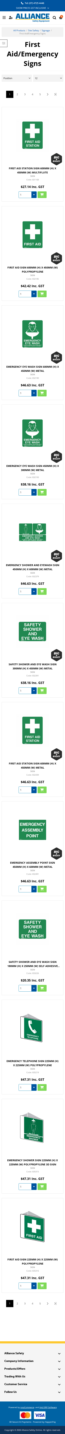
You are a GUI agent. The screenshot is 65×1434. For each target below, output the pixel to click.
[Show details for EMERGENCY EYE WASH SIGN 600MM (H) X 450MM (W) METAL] (32, 333)
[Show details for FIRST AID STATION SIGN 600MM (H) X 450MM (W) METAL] (32, 730)
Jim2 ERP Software (48, 1407)
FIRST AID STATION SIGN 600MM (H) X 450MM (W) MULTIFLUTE (32, 170)
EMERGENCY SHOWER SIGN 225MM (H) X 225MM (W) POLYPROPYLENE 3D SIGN (32, 1162)
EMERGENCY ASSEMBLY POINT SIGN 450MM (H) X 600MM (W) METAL (32, 864)
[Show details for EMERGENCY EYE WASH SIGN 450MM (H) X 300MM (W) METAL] (32, 433)
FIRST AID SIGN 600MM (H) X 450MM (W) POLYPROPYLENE (32, 269)
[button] (33, 195)
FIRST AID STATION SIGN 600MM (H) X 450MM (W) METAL (32, 765)
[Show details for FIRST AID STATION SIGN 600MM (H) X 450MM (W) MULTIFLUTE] (32, 135)
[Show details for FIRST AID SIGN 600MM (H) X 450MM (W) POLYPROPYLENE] (32, 234)
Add (42, 194)
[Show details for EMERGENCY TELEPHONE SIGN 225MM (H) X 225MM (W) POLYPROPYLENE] (32, 1028)
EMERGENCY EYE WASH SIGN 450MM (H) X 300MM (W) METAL (32, 468)
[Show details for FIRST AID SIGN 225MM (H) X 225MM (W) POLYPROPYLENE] (32, 1226)
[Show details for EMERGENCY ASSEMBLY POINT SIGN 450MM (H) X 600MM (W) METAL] (32, 829)
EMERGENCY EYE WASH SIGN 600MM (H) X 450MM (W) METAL (32, 369)
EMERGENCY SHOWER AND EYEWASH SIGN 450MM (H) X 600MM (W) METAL (32, 567)
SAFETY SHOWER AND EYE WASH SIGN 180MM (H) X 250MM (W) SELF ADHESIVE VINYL (32, 964)
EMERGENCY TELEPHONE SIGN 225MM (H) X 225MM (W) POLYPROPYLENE (32, 1063)
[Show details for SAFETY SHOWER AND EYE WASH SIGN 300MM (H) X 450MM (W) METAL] (32, 631)
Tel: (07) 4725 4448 (34, 3)
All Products (19, 30)
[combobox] (25, 195)
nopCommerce (27, 1407)
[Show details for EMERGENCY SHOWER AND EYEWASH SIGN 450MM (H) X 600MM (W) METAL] (32, 532)
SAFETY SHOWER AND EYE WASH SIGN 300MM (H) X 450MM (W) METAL (33, 666)
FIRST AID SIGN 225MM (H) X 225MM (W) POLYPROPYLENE (32, 1261)
